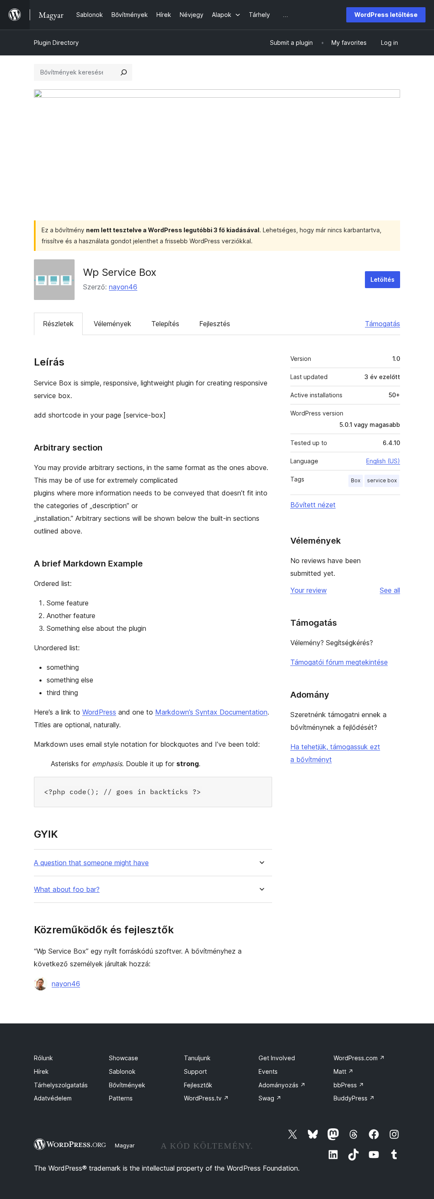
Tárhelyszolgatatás (61, 1085)
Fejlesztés (214, 323)
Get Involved (277, 1058)
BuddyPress (354, 1098)
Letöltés (382, 279)
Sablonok (122, 1071)
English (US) (383, 461)
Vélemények (112, 323)
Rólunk (43, 1058)
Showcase (123, 1058)
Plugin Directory (56, 42)
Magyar (125, 1145)
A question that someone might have (91, 863)
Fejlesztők (198, 1085)
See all (390, 590)
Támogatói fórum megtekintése (339, 662)
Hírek (41, 1071)
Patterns (121, 1098)
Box (355, 480)
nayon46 (123, 287)
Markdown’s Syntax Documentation (211, 712)
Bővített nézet (313, 504)
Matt (343, 1071)
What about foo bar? (67, 890)
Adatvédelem (53, 1098)
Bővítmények (127, 1085)
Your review (308, 590)
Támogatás (382, 323)
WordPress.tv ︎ (206, 1098)
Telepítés (165, 323)
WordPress (99, 712)
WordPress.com (359, 1058)
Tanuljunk (197, 1058)
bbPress (349, 1085)
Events (268, 1071)
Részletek (58, 323)
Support (195, 1071)
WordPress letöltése (385, 14)
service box (382, 480)
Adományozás (282, 1085)
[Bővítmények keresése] (123, 72)
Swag (270, 1098)
